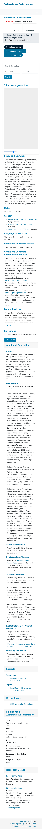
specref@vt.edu (14, 808)
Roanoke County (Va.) (18, 678)
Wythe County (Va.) (17, 681)
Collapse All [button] (10, 340)
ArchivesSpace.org (17, 824)
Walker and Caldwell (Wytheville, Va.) (22, 219)
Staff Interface (25, 821)
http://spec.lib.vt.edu (14, 788)
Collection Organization (15, 51)
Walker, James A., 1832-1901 (19, 229)
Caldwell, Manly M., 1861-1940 (20, 224)
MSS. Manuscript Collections (21, 704)
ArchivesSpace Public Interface (18, 3)
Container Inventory (13, 55)
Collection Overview (13, 47)
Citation (17, 30)
